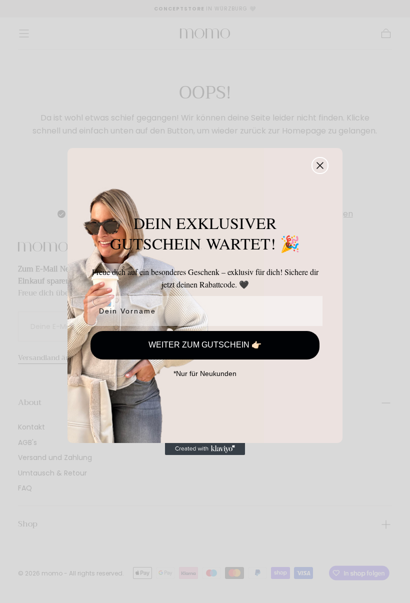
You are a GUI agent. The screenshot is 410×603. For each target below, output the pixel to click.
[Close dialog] (320, 165)
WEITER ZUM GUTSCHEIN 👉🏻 (205, 344)
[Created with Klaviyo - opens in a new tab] (205, 449)
